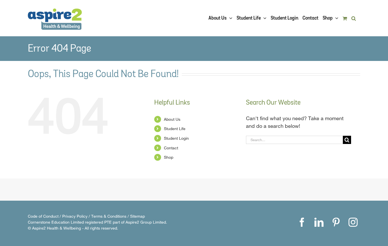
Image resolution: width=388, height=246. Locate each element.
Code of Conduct (43, 216)
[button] (353, 18)
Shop (168, 157)
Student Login (176, 138)
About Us (172, 119)
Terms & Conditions (108, 216)
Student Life (174, 128)
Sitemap (137, 216)
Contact (171, 147)
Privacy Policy (74, 216)
